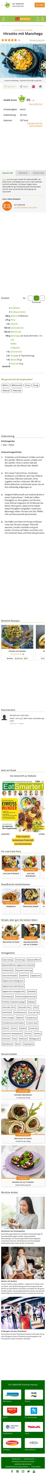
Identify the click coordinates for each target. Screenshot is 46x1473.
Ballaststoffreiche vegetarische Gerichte (18, 965)
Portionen (36, 302)
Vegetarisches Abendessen (13, 986)
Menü (3, 20)
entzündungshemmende (26, 996)
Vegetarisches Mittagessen (13, 981)
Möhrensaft (16, 332)
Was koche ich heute (11, 942)
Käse (15, 1039)
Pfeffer (14, 343)
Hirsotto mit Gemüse (17, 651)
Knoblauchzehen (18, 312)
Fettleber (31, 1002)
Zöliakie (23, 1028)
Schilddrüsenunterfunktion (13, 1023)
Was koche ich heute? (23, 1138)
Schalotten (15, 308)
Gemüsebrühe (17, 328)
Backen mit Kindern (9, 1281)
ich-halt (13, 715)
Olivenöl (14, 324)
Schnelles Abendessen (23, 1095)
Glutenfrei (24, 975)
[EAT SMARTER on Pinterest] (17, 1471)
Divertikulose (8, 996)
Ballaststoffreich (34, 960)
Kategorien (36, 1467)
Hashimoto (7, 1012)
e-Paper (42, 834)
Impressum (16, 1459)
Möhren (14, 316)
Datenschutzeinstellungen (23, 1461)
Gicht (36, 1007)
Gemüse (38, 1033)
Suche (38, 20)
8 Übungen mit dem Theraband (13, 1331)
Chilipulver (15, 347)
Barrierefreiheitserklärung (16, 1467)
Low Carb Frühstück (11, 873)
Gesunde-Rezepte (10, 975)
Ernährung (20, 960)
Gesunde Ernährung (24, 970)
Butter (13, 359)
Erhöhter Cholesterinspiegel (14, 1002)
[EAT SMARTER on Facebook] (12, 1471)
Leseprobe (5, 834)
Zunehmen (33, 1028)
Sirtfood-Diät (8, 970)
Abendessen (7, 1044)
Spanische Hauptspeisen (12, 1033)
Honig (13, 355)
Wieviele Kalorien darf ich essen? (34, 124)
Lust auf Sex (34, 1012)
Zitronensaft (16, 351)
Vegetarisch (35, 975)
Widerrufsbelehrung (23, 1464)
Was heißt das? (35, 104)
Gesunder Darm (9, 1007)
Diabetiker (32, 991)
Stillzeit (5, 1028)
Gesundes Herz (25, 1007)
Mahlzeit (23, 1039)
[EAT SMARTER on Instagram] (23, 1471)
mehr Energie (8, 1018)
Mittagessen (35, 1039)
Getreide (6, 1039)
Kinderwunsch (20, 1012)
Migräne (20, 1018)
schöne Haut (32, 1023)
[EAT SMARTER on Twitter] (28, 1471)
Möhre (5, 385)
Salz (12, 339)
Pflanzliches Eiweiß (30, 906)
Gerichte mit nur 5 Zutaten (23, 1182)
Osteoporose (32, 1018)
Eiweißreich (11, 906)
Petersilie (15, 363)
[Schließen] (1, 5)
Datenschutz (29, 1459)
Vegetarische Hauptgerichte (14, 991)
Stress (14, 1028)
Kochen (28, 1033)
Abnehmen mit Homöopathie (13, 1231)
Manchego (15, 335)
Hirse (13, 320)
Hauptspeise (28, 1044)
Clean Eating (8, 960)
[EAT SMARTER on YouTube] (34, 1471)
